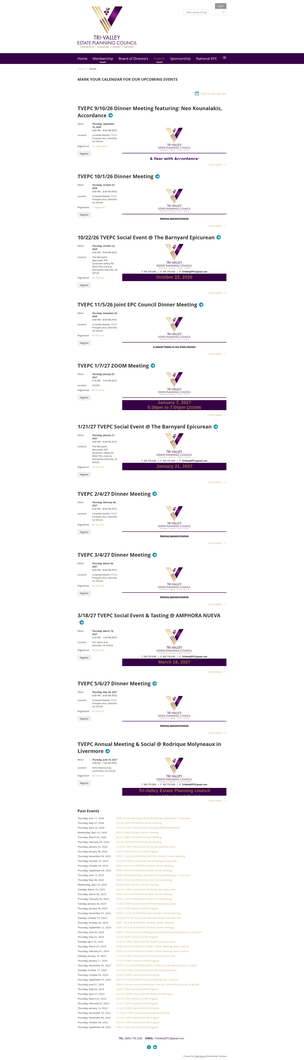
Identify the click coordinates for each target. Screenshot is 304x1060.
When (81, 123)
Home (81, 68)
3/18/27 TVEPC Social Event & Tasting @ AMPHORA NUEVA (149, 615)
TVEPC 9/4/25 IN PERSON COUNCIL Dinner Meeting (144, 870)
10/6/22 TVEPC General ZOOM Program (138, 1022)
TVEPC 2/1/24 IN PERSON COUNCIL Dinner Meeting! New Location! (152, 951)
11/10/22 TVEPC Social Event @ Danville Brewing (142, 1012)
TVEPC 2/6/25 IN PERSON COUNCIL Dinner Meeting (144, 898)
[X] (149, 1047)
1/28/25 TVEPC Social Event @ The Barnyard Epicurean (145, 903)
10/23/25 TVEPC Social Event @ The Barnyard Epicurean (146, 860)
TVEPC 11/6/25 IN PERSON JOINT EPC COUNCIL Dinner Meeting (150, 856)
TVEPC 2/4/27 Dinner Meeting (114, 493)
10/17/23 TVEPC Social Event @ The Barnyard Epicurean (146, 970)
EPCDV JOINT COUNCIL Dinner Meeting (137, 832)
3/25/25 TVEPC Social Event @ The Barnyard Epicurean (145, 889)
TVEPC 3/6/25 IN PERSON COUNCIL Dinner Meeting (144, 894)
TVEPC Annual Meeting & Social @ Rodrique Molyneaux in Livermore (149, 748)
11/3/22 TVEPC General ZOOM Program (138, 1017)
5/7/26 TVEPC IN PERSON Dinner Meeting (138, 822)
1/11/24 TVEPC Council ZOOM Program (137, 960)
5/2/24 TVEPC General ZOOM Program (137, 936)
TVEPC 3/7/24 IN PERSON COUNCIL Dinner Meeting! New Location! (152, 946)
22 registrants (99, 146)
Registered (83, 146)
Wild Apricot (200, 1056)
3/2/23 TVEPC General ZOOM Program (137, 998)
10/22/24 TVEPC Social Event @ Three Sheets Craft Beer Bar (148, 917)
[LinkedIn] (155, 1047)
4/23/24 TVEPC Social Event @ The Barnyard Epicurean (145, 941)
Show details (215, 164)
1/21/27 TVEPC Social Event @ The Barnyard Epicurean (145, 426)
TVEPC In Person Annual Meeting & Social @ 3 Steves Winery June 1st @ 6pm (157, 984)
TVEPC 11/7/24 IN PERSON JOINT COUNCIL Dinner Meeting (148, 913)
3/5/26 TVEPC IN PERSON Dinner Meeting (138, 837)
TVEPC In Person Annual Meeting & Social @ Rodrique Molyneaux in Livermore (159, 932)
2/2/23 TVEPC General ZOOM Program (137, 1003)
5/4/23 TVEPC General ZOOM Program (137, 989)
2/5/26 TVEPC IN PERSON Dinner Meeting (138, 841)
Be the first (98, 277)
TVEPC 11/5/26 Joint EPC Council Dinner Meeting (137, 304)
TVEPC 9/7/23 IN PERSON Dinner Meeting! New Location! (147, 979)
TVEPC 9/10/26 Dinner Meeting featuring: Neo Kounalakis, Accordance (150, 112)
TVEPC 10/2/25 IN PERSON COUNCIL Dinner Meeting (144, 865)
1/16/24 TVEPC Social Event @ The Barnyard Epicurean (145, 955)
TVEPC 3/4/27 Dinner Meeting (114, 554)
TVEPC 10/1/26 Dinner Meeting (115, 176)
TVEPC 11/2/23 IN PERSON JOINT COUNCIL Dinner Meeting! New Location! (156, 965)
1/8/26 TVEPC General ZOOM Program (137, 851)
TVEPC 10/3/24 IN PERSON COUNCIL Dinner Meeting (144, 922)
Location (82, 135)
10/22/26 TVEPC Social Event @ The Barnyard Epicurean (146, 237)
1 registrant (98, 207)
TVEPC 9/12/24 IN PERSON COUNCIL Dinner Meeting (144, 927)
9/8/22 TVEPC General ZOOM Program (137, 1027)
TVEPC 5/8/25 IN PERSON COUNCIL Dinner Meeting (144, 879)
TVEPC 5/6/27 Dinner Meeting (114, 683)
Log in (220, 5)
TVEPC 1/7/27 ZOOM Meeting (113, 365)
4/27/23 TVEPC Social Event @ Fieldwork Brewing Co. (145, 993)
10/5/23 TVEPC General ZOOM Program (138, 974)
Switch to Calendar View (213, 93)
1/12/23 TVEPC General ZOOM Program (138, 1008)
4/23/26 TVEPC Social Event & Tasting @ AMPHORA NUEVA (148, 827)
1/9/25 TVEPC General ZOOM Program (137, 908)
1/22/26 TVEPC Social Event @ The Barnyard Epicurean (145, 846)
